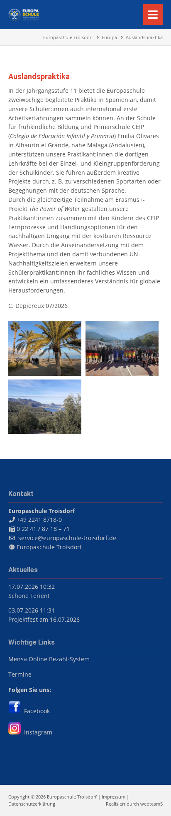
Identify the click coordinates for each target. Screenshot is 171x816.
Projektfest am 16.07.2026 (44, 619)
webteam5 (151, 804)
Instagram (36, 732)
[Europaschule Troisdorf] (23, 18)
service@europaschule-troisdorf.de (67, 538)
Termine (20, 674)
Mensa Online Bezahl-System (49, 659)
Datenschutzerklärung (31, 804)
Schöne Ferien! (28, 596)
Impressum (113, 797)
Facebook (35, 711)
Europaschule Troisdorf (49, 547)
